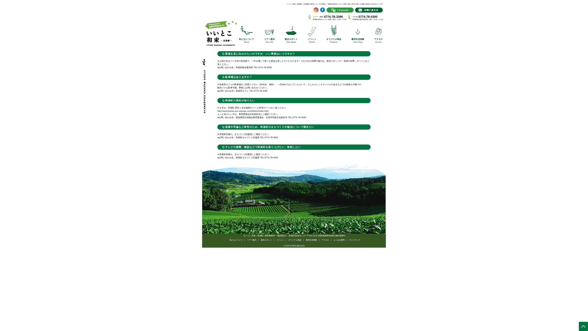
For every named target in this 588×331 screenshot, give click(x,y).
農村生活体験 (311, 240)
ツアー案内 (251, 240)
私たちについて (236, 240)
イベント (280, 240)
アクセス (325, 240)
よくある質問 (339, 240)
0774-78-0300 (367, 16)
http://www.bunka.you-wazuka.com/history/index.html (243, 111)
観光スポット (266, 240)
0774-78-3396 (333, 16)
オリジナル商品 (294, 240)
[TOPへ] (583, 326)
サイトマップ (354, 240)
